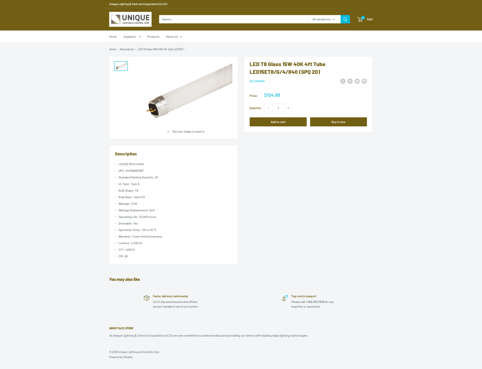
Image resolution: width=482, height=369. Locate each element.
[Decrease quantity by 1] (268, 108)
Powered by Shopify (121, 357)
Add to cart (278, 122)
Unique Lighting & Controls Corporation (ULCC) (138, 4)
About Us (172, 36)
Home (113, 36)
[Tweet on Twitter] (357, 81)
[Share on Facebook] (342, 81)
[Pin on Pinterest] (350, 81)
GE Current (257, 81)
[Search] (345, 19)
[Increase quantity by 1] (288, 108)
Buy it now (338, 122)
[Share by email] (364, 81)
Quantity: (256, 108)
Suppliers (130, 36)
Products (153, 36)
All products (127, 49)
